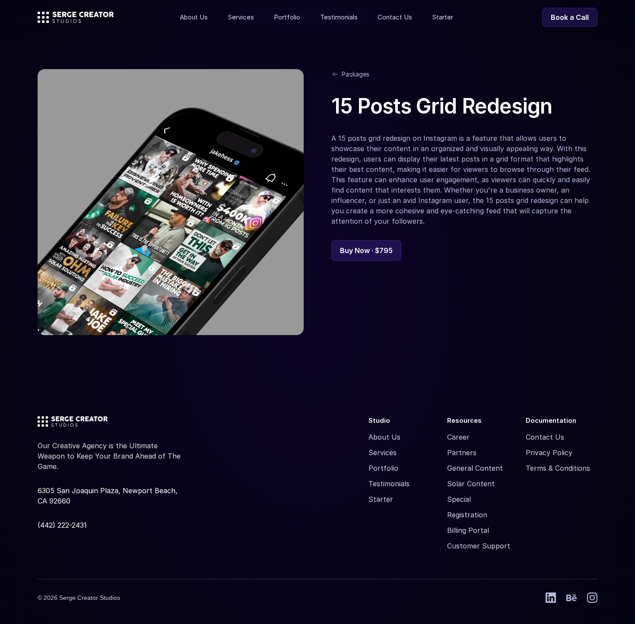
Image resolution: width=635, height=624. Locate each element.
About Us (384, 437)
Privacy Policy (549, 452)
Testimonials (389, 483)
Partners (461, 452)
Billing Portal (468, 530)
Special (459, 499)
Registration (467, 514)
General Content (475, 468)
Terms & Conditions (558, 468)
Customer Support (478, 546)
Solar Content (471, 483)
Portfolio (383, 468)
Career (458, 437)
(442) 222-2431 (62, 525)
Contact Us (545, 437)
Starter (380, 499)
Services (382, 452)
